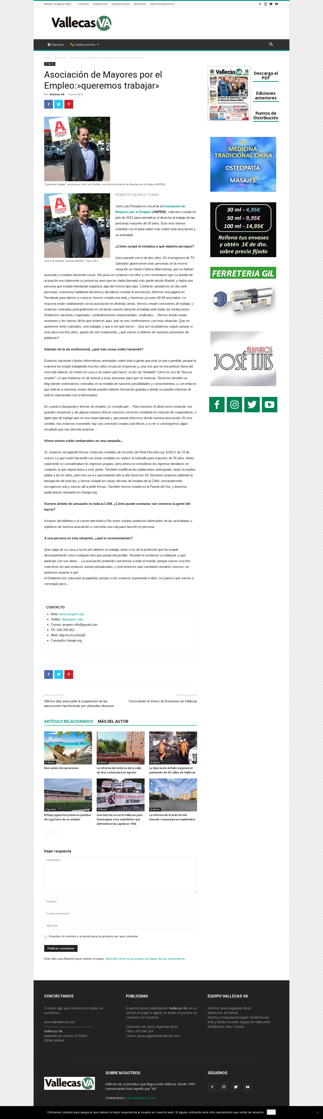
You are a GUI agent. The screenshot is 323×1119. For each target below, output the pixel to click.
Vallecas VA (56, 94)
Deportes (50, 809)
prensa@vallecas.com (59, 1022)
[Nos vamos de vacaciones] (68, 748)
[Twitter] (271, 4)
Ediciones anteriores (162, 3)
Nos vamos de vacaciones (61, 768)
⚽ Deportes (55, 45)
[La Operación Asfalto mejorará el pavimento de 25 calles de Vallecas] (173, 748)
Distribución (100, 3)
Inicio (47, 57)
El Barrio (60, 57)
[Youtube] (276, 4)
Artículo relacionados (68, 721)
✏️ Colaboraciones (82, 45)
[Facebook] (260, 4)
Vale (271, 1112)
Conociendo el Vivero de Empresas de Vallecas (163, 701)
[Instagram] (265, 4)
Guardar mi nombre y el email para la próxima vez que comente (93, 936)
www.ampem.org (71, 614)
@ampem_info (72, 619)
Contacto (83, 3)
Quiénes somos (121, 3)
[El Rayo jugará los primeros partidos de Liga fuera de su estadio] (68, 794)
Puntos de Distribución (265, 115)
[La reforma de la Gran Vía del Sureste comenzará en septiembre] (173, 794)
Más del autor (113, 721)
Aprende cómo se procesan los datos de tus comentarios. (145, 958)
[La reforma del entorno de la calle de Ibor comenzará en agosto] (121, 748)
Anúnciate (140, 3)
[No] (317, 1112)
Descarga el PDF (266, 75)
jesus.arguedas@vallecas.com (158, 1036)
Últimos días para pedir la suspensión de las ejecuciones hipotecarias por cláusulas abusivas (79, 703)
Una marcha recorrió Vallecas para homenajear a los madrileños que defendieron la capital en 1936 (119, 819)
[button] (272, 45)
